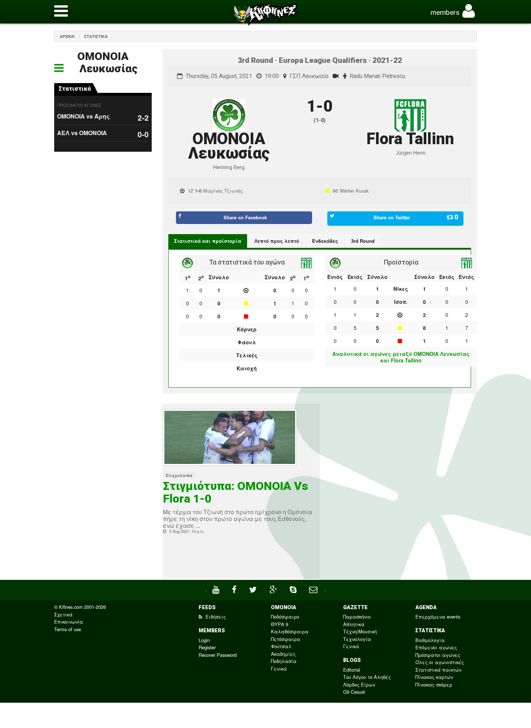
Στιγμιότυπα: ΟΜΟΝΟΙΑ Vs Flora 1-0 (235, 492)
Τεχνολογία (357, 639)
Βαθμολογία (430, 640)
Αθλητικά (353, 624)
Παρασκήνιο (357, 616)
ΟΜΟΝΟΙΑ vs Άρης (83, 116)
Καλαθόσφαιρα (289, 631)
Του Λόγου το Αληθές (367, 676)
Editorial (351, 669)
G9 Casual (354, 691)
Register (207, 647)
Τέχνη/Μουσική (360, 631)
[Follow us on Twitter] (254, 589)
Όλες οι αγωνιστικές (439, 662)
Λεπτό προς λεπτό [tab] (276, 240)
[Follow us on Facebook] (235, 589)
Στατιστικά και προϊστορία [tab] (207, 240)
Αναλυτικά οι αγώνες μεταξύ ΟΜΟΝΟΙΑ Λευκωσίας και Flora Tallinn (401, 357)
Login (204, 640)
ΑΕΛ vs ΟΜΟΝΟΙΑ (82, 133)
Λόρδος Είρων (359, 684)
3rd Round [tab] (363, 240)
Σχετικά (63, 614)
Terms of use (67, 629)
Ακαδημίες (283, 653)
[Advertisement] (401, 465)
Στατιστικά (96, 36)
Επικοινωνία (68, 621)
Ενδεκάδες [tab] (325, 240)
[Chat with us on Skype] (294, 589)
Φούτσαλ (281, 646)
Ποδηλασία (284, 661)
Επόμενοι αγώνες (436, 647)
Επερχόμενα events (437, 616)
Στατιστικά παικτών (438, 669)
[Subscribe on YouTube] (216, 589)
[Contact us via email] (314, 589)
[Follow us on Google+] (274, 589)
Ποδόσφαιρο (285, 616)
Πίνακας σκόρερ (433, 684)
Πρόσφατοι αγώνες (437, 654)
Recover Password (218, 654)
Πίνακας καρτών (434, 676)
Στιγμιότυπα (179, 475)
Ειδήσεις (215, 616)
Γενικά (279, 668)
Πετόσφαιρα (285, 639)
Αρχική (67, 36)
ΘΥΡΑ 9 (279, 624)
